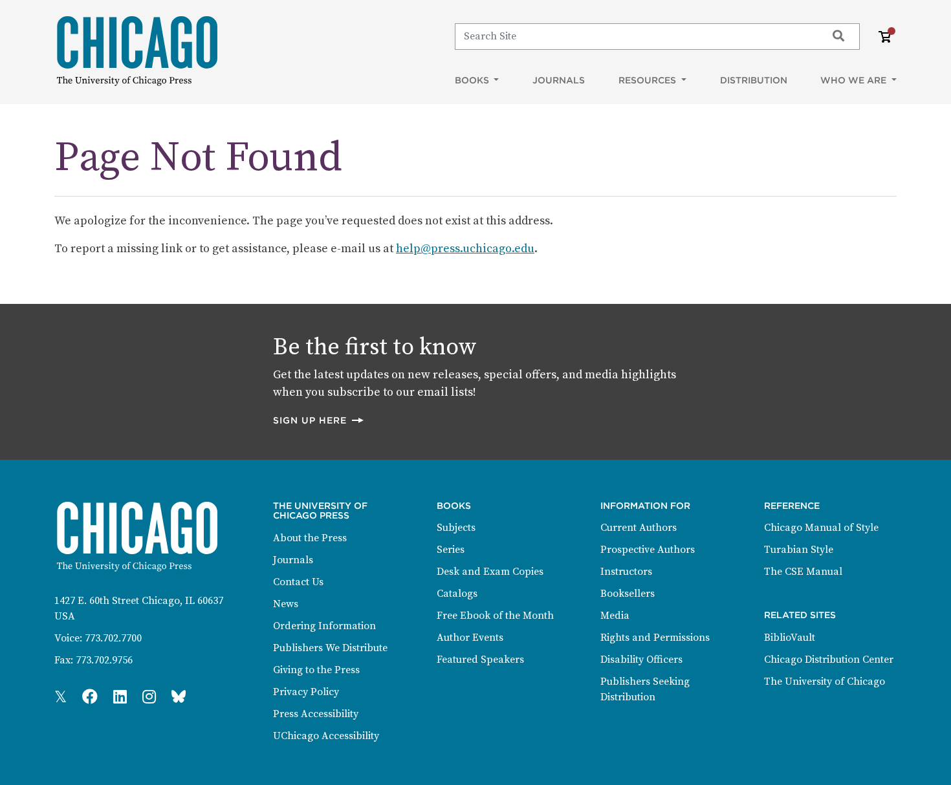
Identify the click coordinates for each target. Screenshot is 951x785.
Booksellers (627, 593)
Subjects (456, 527)
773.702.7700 (113, 638)
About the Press (310, 538)
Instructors (626, 571)
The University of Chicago (824, 681)
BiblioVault (789, 637)
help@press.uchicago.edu (465, 248)
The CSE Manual (803, 571)
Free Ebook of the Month (495, 615)
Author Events (470, 637)
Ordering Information (324, 625)
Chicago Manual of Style (821, 527)
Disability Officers (641, 659)
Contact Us (298, 581)
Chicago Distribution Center (828, 659)
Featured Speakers (480, 659)
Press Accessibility (315, 713)
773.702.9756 (104, 660)
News (285, 603)
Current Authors (638, 527)
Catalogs (457, 593)
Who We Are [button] (854, 80)
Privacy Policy (306, 691)
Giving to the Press (316, 669)
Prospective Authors (647, 549)
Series (451, 549)
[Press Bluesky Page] (178, 697)
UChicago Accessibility (326, 735)
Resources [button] (648, 80)
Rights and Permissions (655, 637)
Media (614, 615)
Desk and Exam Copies (490, 571)
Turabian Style (798, 549)
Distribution (753, 80)
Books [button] (473, 80)
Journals (558, 80)
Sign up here (319, 420)
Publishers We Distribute (330, 647)
